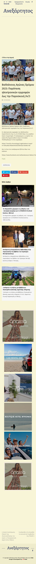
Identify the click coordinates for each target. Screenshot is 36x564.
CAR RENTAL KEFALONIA (18, 358)
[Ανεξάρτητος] (18, 11)
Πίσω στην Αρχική (8, 57)
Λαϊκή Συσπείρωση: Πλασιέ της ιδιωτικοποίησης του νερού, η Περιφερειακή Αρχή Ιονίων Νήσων (9, 536)
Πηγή (3, 159)
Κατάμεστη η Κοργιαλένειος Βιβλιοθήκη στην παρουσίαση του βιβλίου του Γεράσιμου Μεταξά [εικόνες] (17, 252)
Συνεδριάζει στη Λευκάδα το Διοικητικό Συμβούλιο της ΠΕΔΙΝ (26, 534)
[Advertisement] (18, 36)
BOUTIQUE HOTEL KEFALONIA (18, 388)
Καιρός (27, 2)
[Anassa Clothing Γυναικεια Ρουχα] (18, 342)
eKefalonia (6, 165)
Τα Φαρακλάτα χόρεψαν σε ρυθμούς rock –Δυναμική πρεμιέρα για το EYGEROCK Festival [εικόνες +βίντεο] (17, 211)
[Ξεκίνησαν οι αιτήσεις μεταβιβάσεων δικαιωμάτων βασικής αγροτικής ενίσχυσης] (18, 276)
